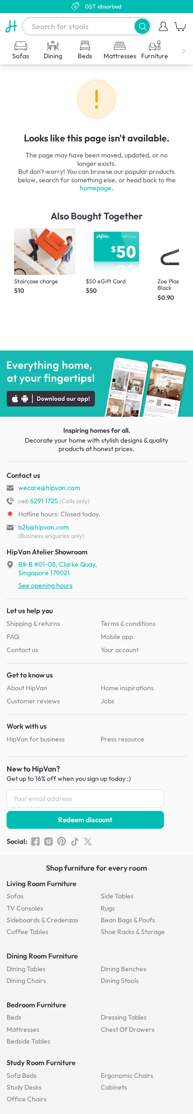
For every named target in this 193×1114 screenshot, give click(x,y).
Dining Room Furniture (42, 955)
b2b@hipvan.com (43, 527)
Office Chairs (26, 1099)
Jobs (107, 701)
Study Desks (24, 1087)
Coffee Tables (27, 931)
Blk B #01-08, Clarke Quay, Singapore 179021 (57, 568)
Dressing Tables (124, 1017)
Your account (120, 650)
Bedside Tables (28, 1041)
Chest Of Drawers (128, 1029)
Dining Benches (123, 969)
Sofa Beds (22, 1075)
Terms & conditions (128, 623)
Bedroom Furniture (36, 1004)
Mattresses (23, 1029)
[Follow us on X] (88, 841)
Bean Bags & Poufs (128, 920)
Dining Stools (120, 980)
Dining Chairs (26, 980)
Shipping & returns (33, 623)
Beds (14, 1017)
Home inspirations (127, 688)
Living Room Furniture (41, 883)
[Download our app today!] (96, 384)
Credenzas (42, 920)
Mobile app (117, 636)
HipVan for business (36, 739)
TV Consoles (25, 908)
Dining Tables (26, 969)
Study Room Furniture (41, 1062)
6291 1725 (38, 501)
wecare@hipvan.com (49, 487)
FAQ (13, 636)
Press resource (122, 739)
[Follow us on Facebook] (35, 841)
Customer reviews (33, 701)
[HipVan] (11, 26)
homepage (95, 188)
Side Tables (117, 896)
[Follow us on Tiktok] (75, 841)
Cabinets (114, 1087)
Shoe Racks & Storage (133, 931)
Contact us (22, 650)
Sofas (15, 896)
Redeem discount (85, 819)
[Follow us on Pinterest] (62, 841)
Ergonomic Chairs (127, 1075)
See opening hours (45, 585)
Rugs (108, 908)
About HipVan (27, 688)
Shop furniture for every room (96, 868)
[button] (142, 26)
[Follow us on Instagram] (48, 841)
